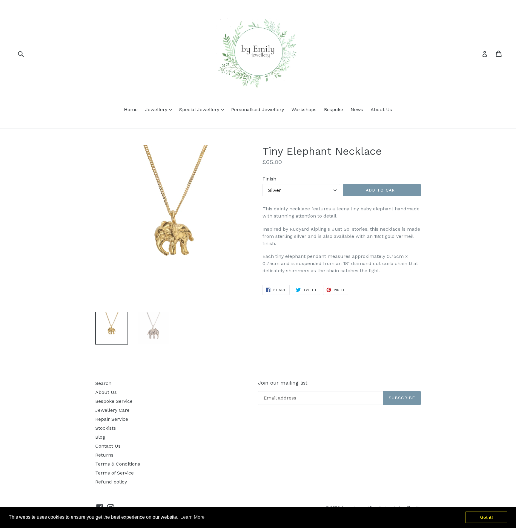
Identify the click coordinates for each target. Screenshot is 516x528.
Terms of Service (114, 473)
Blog (100, 437)
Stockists (105, 428)
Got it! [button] (486, 517)
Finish (269, 179)
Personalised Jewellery (257, 109)
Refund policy (111, 482)
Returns (104, 455)
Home (131, 109)
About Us (381, 109)
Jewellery (160, 109)
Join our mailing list (283, 383)
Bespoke (333, 109)
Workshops (304, 109)
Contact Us (108, 446)
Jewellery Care (112, 410)
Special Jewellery (203, 109)
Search (103, 383)
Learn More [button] (192, 517)
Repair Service (111, 419)
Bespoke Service (114, 401)
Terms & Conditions (117, 464)
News (357, 109)
